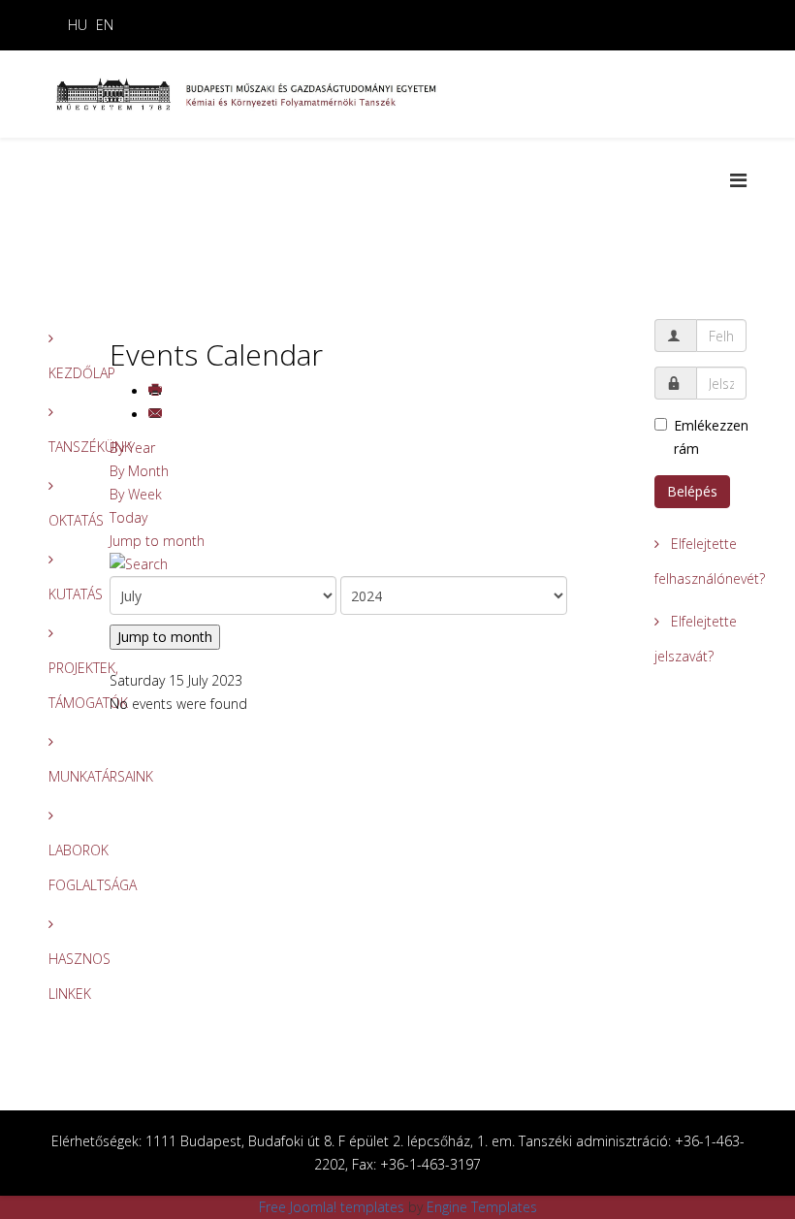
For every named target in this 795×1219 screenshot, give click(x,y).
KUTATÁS (64, 594)
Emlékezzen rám (710, 437)
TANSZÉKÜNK (64, 446)
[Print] (157, 391)
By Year (132, 447)
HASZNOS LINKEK (64, 976)
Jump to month (157, 540)
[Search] (368, 564)
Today (128, 517)
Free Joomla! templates (331, 1207)
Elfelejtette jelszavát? (695, 638)
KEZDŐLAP (64, 373)
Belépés (692, 491)
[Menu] (738, 180)
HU (77, 25)
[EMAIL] (157, 414)
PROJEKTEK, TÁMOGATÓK (64, 685)
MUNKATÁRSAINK (64, 776)
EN (104, 25)
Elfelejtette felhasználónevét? (700, 561)
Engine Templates (482, 1207)
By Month (139, 471)
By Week (136, 494)
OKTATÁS (64, 520)
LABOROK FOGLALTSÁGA (64, 867)
